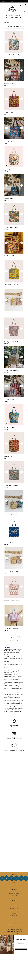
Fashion (14, 900)
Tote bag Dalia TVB (9, 456)
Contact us (14, 885)
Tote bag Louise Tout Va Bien (11, 370)
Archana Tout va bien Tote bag (12, 55)
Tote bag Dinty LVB (9, 198)
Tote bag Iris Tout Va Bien (11, 227)
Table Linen (14, 895)
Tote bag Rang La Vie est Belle (12, 571)
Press (14, 882)
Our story (14, 878)
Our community (14, 915)
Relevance (13, 22)
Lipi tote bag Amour (9, 170)
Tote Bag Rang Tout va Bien (11, 514)
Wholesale (14, 913)
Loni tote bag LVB (9, 428)
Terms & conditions (14, 911)
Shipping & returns (14, 908)
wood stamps (19, 683)
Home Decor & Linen (14, 893)
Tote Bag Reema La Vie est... (11, 485)
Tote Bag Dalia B (8, 112)
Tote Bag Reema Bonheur (10, 313)
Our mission (14, 880)
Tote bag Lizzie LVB (9, 399)
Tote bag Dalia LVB (9, 141)
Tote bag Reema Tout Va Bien (11, 342)
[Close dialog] (27, 936)
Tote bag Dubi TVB (9, 84)
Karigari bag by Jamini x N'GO (12, 628)
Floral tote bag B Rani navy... (11, 543)
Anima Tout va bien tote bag (11, 600)
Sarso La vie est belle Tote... (11, 284)
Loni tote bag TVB (9, 256)
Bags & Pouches (14, 898)
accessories (10, 666)
